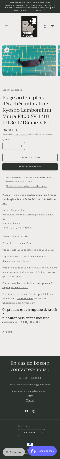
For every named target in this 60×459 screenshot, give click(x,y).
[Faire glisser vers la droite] (37, 81)
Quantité (6, 139)
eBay (30, 395)
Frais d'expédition (21, 134)
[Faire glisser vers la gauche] (23, 81)
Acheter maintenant (30, 166)
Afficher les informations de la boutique (26, 186)
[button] (6, 26)
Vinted (30, 400)
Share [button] (9, 332)
